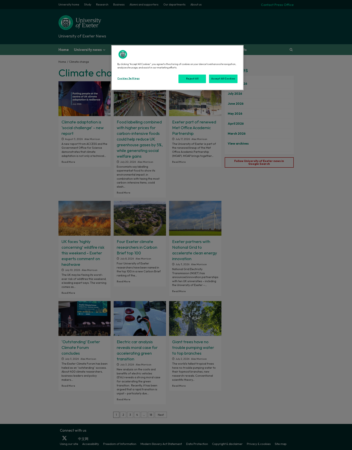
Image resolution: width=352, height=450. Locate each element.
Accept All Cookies (223, 78)
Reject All (192, 78)
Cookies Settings (128, 78)
